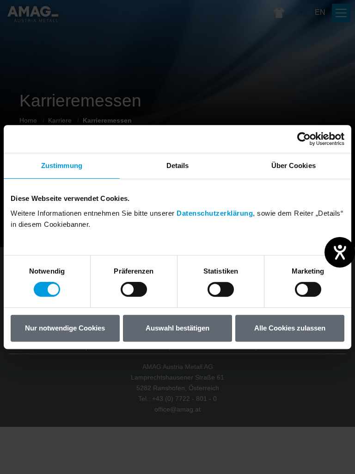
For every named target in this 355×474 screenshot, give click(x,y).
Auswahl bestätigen (177, 328)
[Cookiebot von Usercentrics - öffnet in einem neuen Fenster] (303, 139)
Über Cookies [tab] (293, 165)
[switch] (134, 289)
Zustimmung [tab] (61, 165)
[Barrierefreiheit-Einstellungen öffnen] (339, 252)
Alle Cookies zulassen (289, 328)
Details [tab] (177, 165)
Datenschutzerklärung (215, 213)
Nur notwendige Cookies (65, 328)
